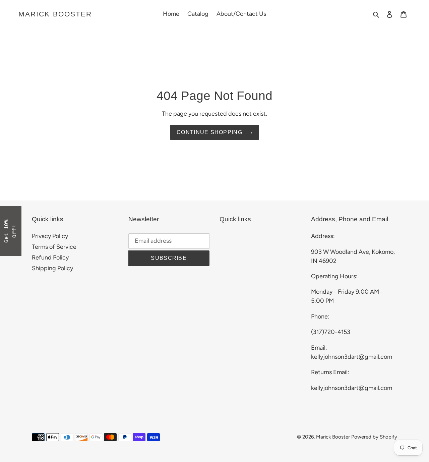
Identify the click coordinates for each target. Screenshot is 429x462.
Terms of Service (54, 246)
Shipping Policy (52, 268)
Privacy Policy (50, 236)
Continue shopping (209, 132)
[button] (10, 231)
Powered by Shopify (374, 437)
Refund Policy (50, 257)
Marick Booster (55, 14)
